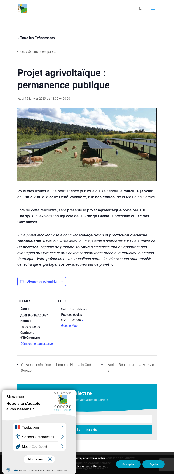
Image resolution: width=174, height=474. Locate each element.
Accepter (128, 464)
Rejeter (153, 464)
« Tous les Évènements (36, 37)
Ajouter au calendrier (42, 281)
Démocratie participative (36, 343)
